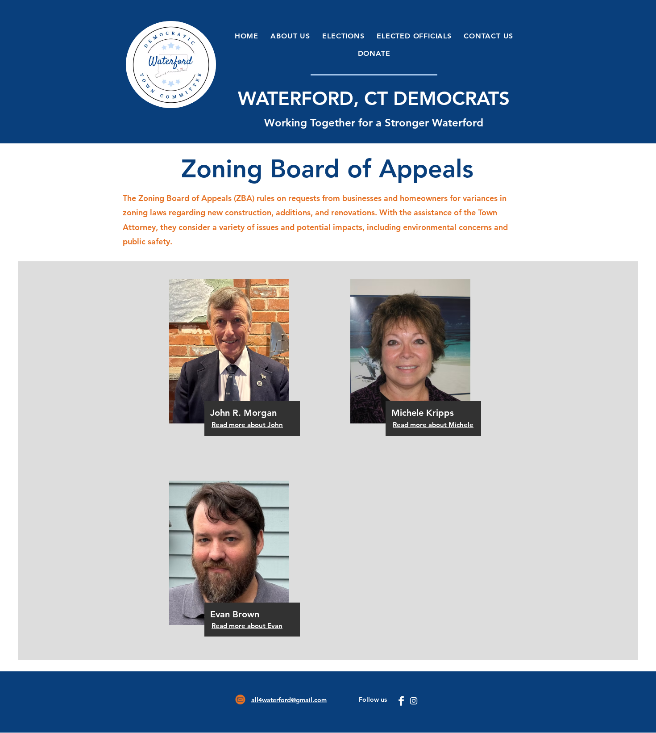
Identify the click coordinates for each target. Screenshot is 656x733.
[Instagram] (414, 701)
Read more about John (247, 424)
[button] (291, 36)
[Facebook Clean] (401, 701)
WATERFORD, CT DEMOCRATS (374, 98)
